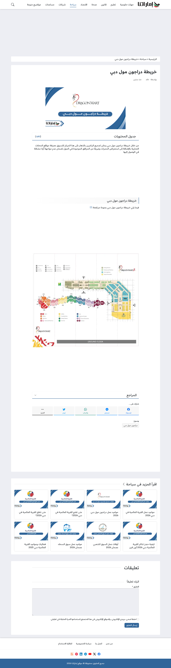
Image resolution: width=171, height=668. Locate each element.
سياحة (143, 59)
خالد (147, 79)
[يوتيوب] (90, 654)
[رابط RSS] (72, 654)
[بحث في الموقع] (12, 4)
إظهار (38, 136)
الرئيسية (153, 59)
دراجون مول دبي (130, 425)
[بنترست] (76, 654)
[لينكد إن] (81, 654)
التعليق (135, 586)
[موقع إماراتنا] (149, 4)
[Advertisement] (85, 31)
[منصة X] (94, 654)
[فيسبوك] (99, 654)
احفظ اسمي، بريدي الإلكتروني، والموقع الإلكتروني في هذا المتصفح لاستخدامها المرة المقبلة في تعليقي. (93, 619)
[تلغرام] (85, 654)
